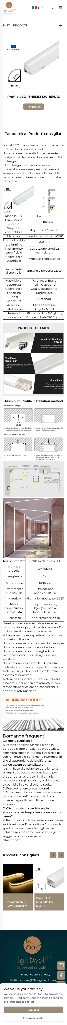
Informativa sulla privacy (34, 974)
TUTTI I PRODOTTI (15, 25)
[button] (53, 855)
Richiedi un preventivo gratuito (34, 107)
